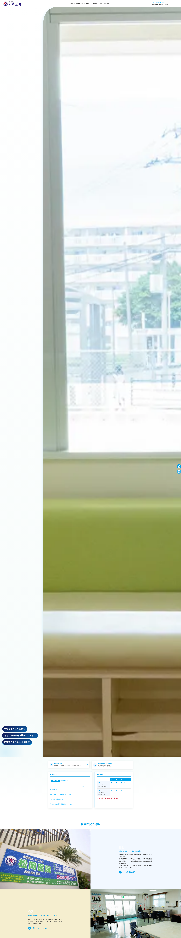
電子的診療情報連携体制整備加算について (60, 804)
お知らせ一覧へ (86, 786)
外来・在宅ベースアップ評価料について (60, 794)
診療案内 (95, 3)
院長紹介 (88, 3)
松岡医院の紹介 (79, 3)
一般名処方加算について (56, 799)
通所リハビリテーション (105, 3)
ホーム (71, 3)
